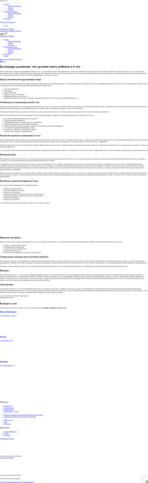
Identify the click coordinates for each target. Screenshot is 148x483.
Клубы (6, 4)
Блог (5, 422)
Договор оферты (28, 482)
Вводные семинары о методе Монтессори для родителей (23, 415)
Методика (7, 19)
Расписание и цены (10, 11)
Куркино (11, 10)
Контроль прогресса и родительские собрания (20, 417)
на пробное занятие (10, 31)
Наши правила (9, 410)
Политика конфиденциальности (11, 482)
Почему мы (8, 406)
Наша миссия (8, 408)
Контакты (7, 424)
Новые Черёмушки (14, 6)
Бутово (10, 8)
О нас (6, 26)
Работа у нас (8, 420)
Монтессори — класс (11, 411)
